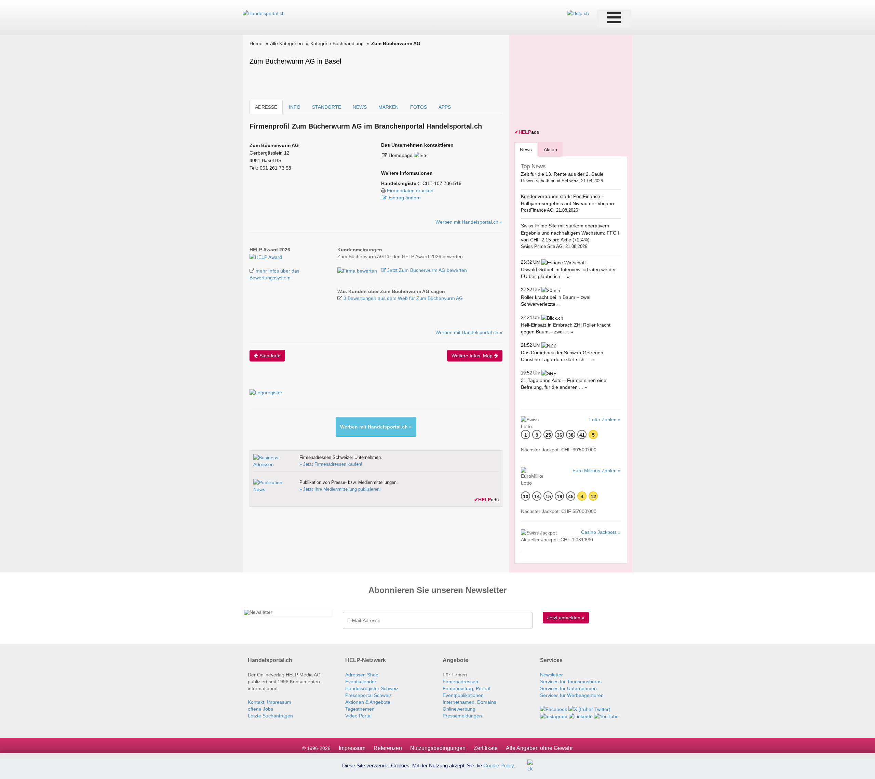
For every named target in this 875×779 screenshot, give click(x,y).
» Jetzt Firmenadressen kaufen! (330, 464)
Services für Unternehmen (568, 688)
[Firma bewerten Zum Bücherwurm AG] (357, 270)
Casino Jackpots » (601, 532)
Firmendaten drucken (410, 190)
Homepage (401, 155)
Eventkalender (360, 681)
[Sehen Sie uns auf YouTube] (606, 716)
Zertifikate (486, 748)
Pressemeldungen (462, 715)
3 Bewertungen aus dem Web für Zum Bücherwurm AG (403, 298)
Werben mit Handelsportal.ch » (468, 222)
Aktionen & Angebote (367, 702)
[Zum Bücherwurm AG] (266, 256)
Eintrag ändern (405, 197)
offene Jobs (260, 709)
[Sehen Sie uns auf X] (589, 709)
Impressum (352, 748)
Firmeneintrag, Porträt (466, 688)
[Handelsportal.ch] (264, 13)
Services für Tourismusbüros (571, 681)
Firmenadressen (460, 681)
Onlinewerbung (459, 709)
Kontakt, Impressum (269, 702)
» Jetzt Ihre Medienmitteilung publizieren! (340, 489)
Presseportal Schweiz (368, 695)
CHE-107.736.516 (441, 183)
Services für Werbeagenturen (572, 695)
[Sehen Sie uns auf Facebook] (553, 709)
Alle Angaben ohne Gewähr (539, 748)
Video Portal (358, 715)
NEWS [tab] (360, 107)
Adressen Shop (361, 674)
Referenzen (388, 748)
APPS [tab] (445, 107)
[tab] (525, 149)
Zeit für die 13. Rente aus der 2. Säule (562, 174)
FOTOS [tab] (418, 107)
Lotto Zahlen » (605, 419)
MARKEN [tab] (388, 107)
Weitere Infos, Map (473, 355)
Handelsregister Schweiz (372, 688)
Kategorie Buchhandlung (337, 43)
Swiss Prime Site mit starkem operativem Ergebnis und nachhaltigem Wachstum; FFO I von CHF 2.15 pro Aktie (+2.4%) (570, 232)
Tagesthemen (360, 709)
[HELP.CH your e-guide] (578, 13)
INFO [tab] (294, 107)
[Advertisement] (565, 83)
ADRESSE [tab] (266, 107)
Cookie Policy (498, 765)
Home (256, 43)
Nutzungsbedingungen (438, 748)
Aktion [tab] (550, 149)
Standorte (269, 355)
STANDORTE (326, 107)
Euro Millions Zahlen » (597, 470)
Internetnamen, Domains (469, 702)
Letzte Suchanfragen (270, 715)
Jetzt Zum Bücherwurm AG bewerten (426, 270)
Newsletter (551, 674)
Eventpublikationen (463, 695)
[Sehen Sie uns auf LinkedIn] (581, 716)
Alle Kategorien (286, 43)
